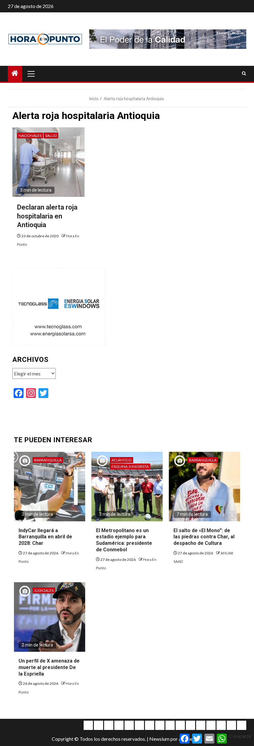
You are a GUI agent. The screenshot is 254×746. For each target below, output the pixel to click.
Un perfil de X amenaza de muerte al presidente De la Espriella (49, 667)
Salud (51, 135)
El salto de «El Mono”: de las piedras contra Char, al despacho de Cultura (203, 537)
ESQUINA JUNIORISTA (130, 466)
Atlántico (122, 460)
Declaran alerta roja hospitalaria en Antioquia (47, 216)
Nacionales (30, 135)
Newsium (159, 739)
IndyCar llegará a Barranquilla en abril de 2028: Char (45, 537)
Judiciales (44, 590)
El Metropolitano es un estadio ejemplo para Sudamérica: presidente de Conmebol (124, 540)
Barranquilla (48, 460)
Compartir (240, 736)
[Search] (244, 73)
